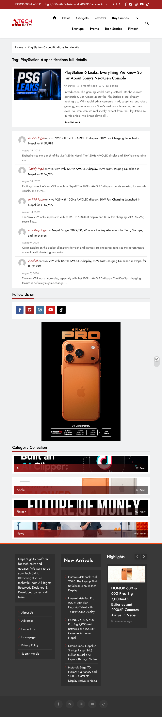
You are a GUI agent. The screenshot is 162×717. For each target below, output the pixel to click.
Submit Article (30, 653)
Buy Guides (120, 18)
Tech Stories (113, 28)
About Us (27, 612)
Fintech (133, 28)
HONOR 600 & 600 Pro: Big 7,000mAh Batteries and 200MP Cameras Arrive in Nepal (61, 4)
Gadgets (82, 18)
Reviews (100, 18)
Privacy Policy (29, 645)
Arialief (33, 261)
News (66, 18)
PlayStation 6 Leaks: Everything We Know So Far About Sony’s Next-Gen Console (103, 75)
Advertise (27, 621)
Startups (78, 28)
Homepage (28, 637)
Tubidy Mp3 (36, 168)
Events (94, 28)
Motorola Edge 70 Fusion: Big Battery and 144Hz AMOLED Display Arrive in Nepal (82, 674)
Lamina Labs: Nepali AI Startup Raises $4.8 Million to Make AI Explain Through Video (82, 652)
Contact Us (28, 629)
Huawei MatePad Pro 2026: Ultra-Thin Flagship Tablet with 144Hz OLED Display (81, 605)
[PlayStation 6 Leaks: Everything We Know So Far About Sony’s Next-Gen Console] (37, 84)
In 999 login (36, 138)
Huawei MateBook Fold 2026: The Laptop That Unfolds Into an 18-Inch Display (82, 583)
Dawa (71, 86)
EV (136, 18)
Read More (71, 122)
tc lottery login (37, 230)
